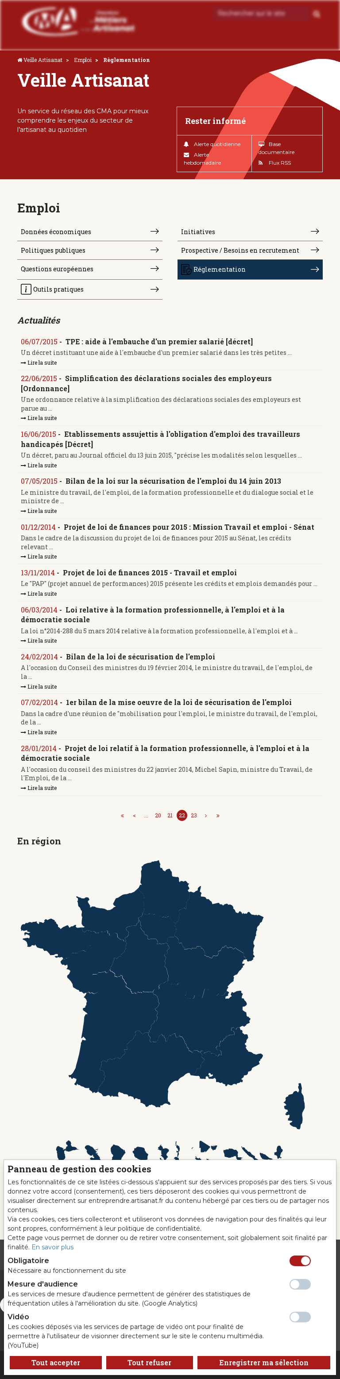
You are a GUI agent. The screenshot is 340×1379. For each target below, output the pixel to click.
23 (194, 815)
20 (158, 815)
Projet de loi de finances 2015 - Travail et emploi (150, 572)
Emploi (83, 59)
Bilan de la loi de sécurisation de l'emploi (140, 656)
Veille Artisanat (42, 59)
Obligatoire (28, 1260)
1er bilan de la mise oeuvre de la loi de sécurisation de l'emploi (179, 702)
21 (170, 815)
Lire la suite (41, 362)
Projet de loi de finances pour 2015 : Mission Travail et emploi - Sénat (189, 527)
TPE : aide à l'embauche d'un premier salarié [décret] (159, 341)
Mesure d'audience (43, 1284)
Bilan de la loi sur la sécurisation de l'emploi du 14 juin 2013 (173, 480)
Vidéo (18, 1317)
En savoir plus (52, 1247)
